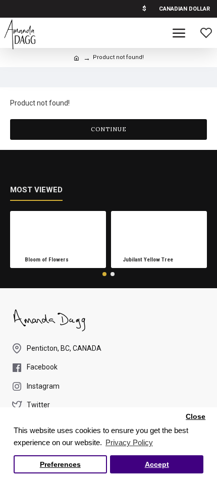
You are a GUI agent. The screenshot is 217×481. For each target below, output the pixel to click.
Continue (109, 129)
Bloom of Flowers (47, 259)
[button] (104, 274)
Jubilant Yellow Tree (148, 259)
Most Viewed (36, 189)
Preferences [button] (60, 464)
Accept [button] (157, 464)
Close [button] (195, 416)
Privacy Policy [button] (129, 442)
